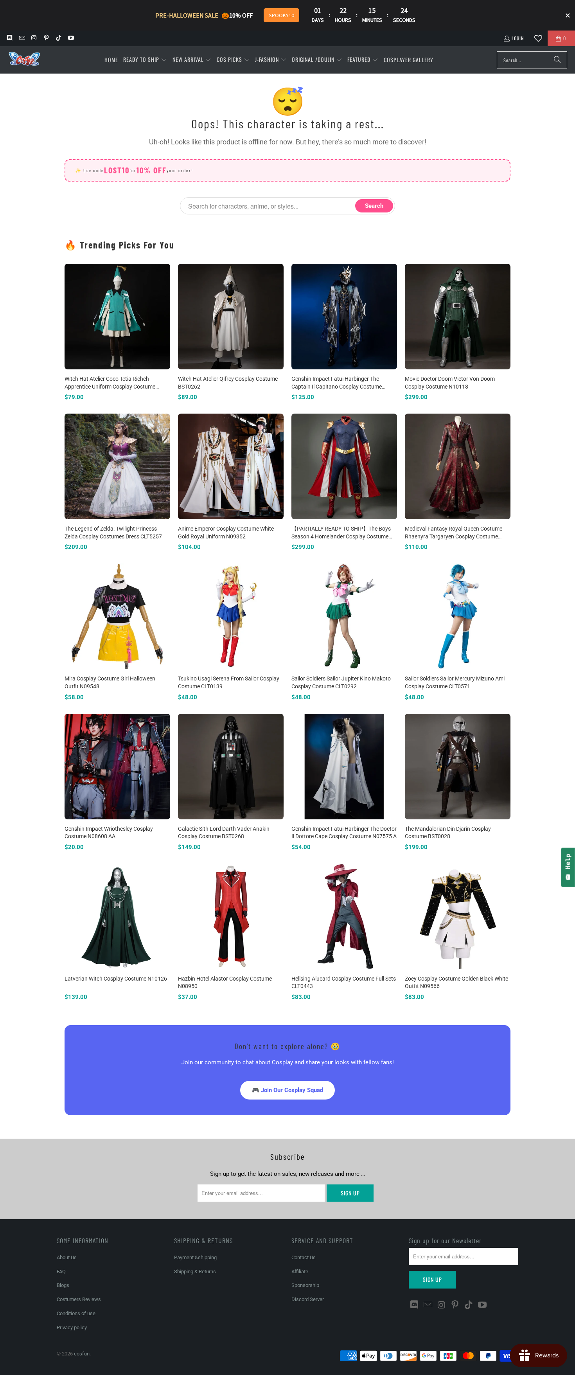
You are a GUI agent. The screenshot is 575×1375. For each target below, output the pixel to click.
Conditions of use (76, 1313)
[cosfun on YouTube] (70, 38)
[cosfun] (24, 60)
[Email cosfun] (21, 38)
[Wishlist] (538, 38)
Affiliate (299, 1271)
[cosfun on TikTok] (58, 38)
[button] (145, 60)
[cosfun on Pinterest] (46, 38)
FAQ (61, 1271)
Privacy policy (72, 1327)
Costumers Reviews (79, 1299)
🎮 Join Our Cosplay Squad (287, 1090)
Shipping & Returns (195, 1271)
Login (518, 38)
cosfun (82, 1354)
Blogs (63, 1285)
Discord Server (307, 1299)
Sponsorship (305, 1285)
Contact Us (303, 1257)
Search (374, 205)
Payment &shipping (195, 1257)
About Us (67, 1257)
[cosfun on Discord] (9, 38)
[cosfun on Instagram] (34, 38)
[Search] (557, 59)
